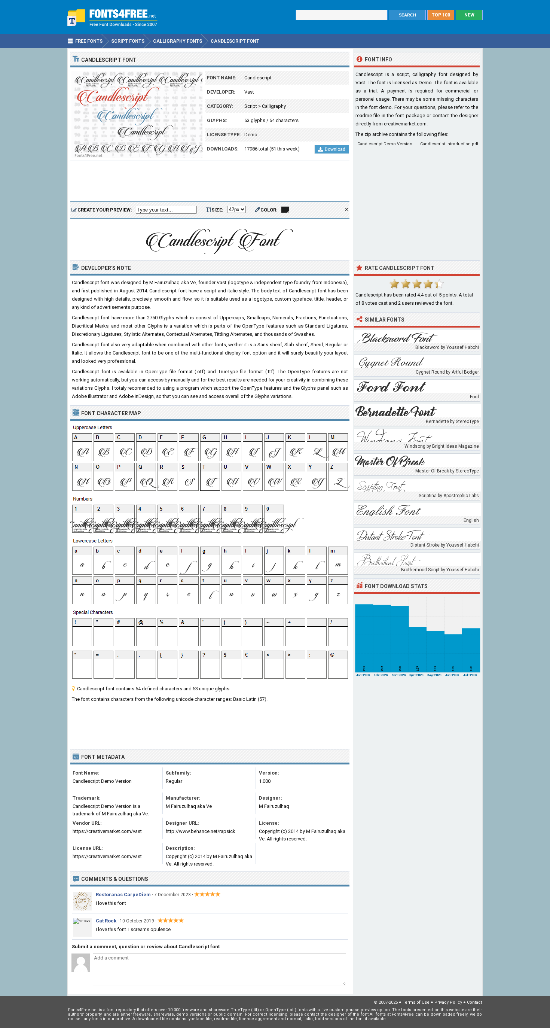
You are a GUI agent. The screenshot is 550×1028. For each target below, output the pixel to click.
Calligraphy (274, 106)
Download (335, 149)
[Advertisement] (209, 181)
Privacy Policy (448, 1002)
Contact (474, 1002)
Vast (249, 92)
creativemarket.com (405, 124)
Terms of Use (416, 1002)
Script (250, 106)
